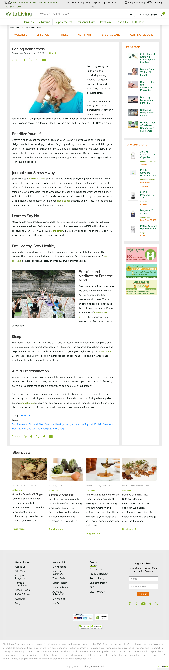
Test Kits (122, 22)
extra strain (56, 230)
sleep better (63, 200)
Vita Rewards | (76, 2)
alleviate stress (37, 178)
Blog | (89, 2)
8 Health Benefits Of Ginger (29, 496)
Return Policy (97, 578)
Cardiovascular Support (25, 424)
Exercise (49, 424)
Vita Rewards (97, 591)
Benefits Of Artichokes (66, 496)
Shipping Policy (98, 582)
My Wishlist (58, 598)
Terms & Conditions (21, 584)
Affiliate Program (20, 577)
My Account (144, 14)
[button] (163, 667)
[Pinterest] (136, 604)
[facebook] (150, 604)
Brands (29, 22)
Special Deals (22, 590)
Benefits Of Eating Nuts (139, 496)
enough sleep (27, 402)
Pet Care (106, 22)
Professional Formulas (148, 161)
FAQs (92, 587)
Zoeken (131, 14)
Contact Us (96, 569)
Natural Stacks (145, 217)
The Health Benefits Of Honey (103, 499)
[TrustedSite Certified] (84, 627)
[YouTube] (143, 604)
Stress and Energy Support (43, 428)
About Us (20, 566)
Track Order (59, 578)
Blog (17, 603)
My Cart (57, 603)
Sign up (143, 593)
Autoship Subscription (59, 593)
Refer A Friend (23, 594)
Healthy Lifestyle (64, 424)
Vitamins (44, 22)
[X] (156, 604)
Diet (41, 424)
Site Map (20, 571)
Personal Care (86, 22)
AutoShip (20, 598)
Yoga (62, 428)
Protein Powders (103, 424)
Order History (60, 582)
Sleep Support (19, 428)
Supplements (63, 22)
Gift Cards (139, 22)
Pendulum (144, 202)
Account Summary (57, 572)
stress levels (104, 351)
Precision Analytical (147, 180)
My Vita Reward (61, 587)
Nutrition (19, 28)
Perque (142, 233)
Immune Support (84, 424)
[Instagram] (129, 604)
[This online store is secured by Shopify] (100, 617)
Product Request (99, 573)
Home (11, 28)
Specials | (100, 2)
